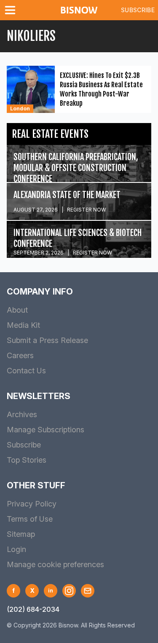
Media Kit (23, 325)
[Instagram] (69, 590)
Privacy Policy (31, 503)
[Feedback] (87, 590)
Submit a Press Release (47, 340)
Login (16, 549)
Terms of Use (30, 518)
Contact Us (26, 370)
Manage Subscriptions (45, 429)
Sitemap (21, 534)
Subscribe (138, 9)
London (20, 108)
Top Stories (26, 459)
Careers (20, 355)
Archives (22, 414)
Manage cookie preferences (55, 564)
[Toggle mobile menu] (11, 10)
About (17, 309)
